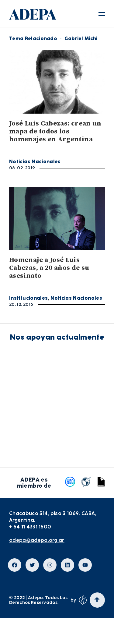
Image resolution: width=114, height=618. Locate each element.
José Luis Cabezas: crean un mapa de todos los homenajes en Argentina (55, 131)
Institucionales (28, 298)
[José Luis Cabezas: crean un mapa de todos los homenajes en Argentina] (57, 82)
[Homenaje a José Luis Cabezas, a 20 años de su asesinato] (57, 218)
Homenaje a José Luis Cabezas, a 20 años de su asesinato (49, 268)
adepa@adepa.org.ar (36, 540)
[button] (101, 14)
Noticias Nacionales (35, 161)
